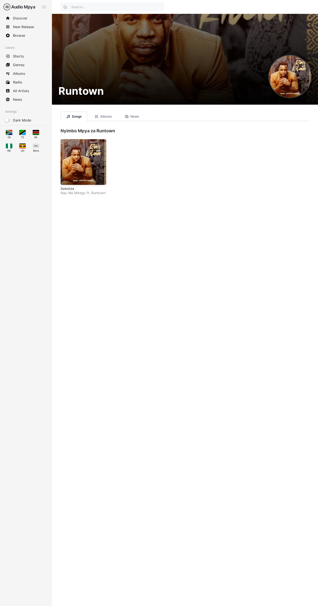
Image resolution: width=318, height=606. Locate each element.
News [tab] (134, 116)
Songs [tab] (77, 116)
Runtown (98, 193)
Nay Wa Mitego (73, 193)
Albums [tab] (106, 116)
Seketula (67, 189)
